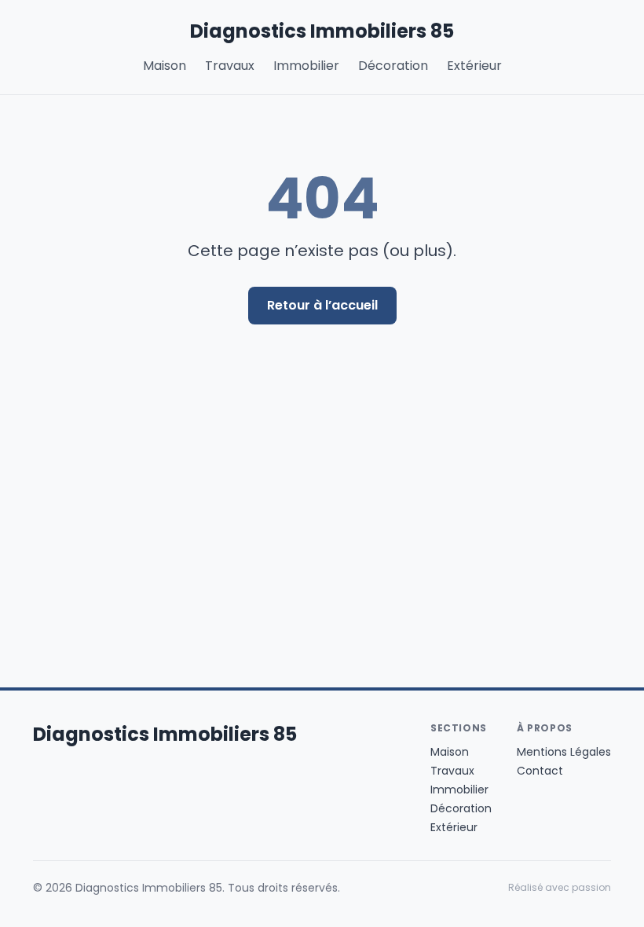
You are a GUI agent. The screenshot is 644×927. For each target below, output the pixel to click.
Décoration (393, 66)
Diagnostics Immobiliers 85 (322, 31)
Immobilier (306, 66)
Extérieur (474, 66)
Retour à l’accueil (322, 305)
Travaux (229, 66)
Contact (540, 771)
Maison (164, 66)
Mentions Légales (564, 752)
